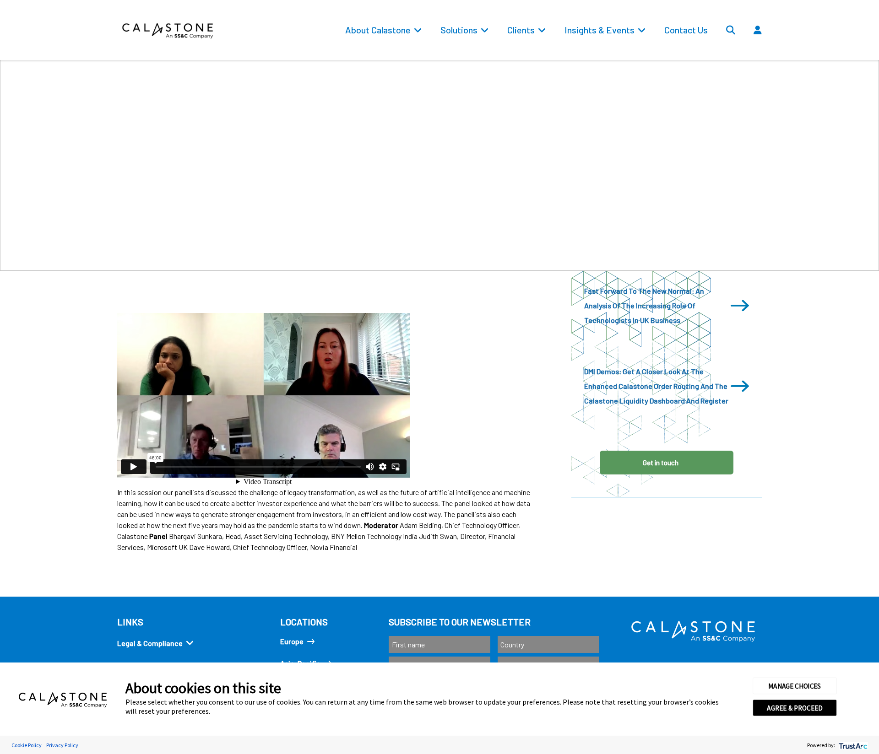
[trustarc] (852, 745)
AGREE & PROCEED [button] (794, 707)
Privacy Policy (62, 745)
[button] (784, 50)
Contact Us (686, 29)
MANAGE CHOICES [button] (794, 685)
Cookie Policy (26, 745)
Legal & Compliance (150, 643)
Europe (292, 641)
